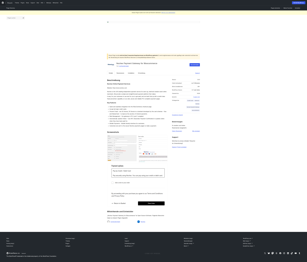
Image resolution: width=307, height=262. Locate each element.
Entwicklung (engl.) (130, 243)
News (7, 241)
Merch (186, 246)
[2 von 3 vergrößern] (165, 137)
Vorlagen (68, 246)
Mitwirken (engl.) (188, 238)
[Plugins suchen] (23, 18)
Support (197, 73)
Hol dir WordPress (298, 2)
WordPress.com (248, 238)
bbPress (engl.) (248, 243)
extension (197, 100)
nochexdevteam (124, 66)
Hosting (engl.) (10, 243)
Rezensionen (120, 73)
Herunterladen (195, 64)
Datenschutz (9, 246)
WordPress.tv (129, 246)
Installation (131, 73)
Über (7, 238)
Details (111, 73)
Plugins (67, 243)
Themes (68, 241)
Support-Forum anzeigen (179, 147)
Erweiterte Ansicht (177, 115)
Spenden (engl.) (189, 243)
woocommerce (195, 110)
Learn (126, 238)
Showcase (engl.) (70, 238)
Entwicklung (141, 73)
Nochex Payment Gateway (193, 107)
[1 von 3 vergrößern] (134, 137)
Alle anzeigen (196, 131)
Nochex (143, 221)
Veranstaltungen (188, 241)
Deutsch (24, 253)
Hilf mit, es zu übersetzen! (168, 12)
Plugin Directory (10, 8)
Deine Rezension (177, 131)
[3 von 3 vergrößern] (165, 165)
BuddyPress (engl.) (249, 246)
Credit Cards (190, 100)
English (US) (196, 97)
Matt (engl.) (247, 241)
